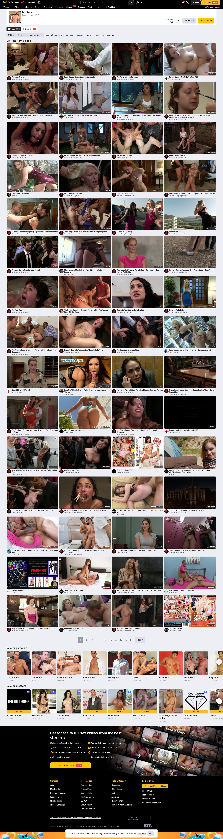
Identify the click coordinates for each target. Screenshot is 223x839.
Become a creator (213, 7)
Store (37, 7)
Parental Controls (88, 809)
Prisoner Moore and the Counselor (130, 628)
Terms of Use (86, 785)
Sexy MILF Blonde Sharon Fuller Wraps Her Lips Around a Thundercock (85, 391)
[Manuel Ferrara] (69, 663)
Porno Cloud (173, 592)
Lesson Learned (175, 232)
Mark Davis (189, 677)
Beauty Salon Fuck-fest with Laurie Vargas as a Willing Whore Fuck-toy (35, 471)
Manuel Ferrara (64, 677)
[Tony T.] (145, 663)
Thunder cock (68, 117)
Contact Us (116, 785)
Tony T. (136, 677)
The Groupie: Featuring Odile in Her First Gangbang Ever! (85, 232)
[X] (150, 818)
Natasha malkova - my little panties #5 (183, 430)
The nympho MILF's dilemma (22, 155)
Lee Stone (37, 677)
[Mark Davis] (196, 663)
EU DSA (84, 801)
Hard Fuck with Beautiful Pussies (181, 590)
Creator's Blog (56, 797)
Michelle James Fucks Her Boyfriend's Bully (81, 115)
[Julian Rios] (171, 663)
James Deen (88, 715)
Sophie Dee (113, 715)
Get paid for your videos (156, 786)
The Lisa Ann (38, 715)
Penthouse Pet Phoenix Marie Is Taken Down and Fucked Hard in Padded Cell (138, 271)
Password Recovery (58, 793)
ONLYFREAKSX (69, 274)
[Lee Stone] (44, 663)
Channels (70, 6)
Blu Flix (14, 592)
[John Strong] (95, 663)
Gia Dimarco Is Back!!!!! (73, 470)
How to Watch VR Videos (122, 805)
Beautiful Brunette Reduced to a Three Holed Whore (83, 350)
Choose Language (57, 805)
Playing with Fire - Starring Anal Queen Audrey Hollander (33, 628)
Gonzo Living (121, 514)
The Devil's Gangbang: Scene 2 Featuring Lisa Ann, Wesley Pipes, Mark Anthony (86, 311)
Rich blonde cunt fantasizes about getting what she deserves (192, 194)
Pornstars (59, 7)
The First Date (17, 310)
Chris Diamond (191, 715)
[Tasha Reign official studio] (171, 701)
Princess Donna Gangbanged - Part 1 (26, 270)
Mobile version (56, 801)
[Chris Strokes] (19, 663)
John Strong (89, 677)
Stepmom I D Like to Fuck (73, 590)
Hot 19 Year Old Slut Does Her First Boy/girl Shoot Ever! (33, 510)
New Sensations (174, 79)
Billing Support (117, 789)
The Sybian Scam (175, 628)
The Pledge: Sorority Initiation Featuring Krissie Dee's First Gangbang (34, 351)
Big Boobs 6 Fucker (70, 631)
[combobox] (104, 2)
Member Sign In (56, 789)
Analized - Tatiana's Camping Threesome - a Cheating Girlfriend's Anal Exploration (189, 471)
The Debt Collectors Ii (125, 194)
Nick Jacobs (139, 715)
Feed (90, 7)
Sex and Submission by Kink (125, 196)
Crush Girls (15, 554)
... (116, 640)
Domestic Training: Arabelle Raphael (130, 310)
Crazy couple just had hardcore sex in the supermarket (190, 350)
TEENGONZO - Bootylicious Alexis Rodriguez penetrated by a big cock (140, 511)
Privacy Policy (86, 789)
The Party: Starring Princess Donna (130, 77)
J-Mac (212, 715)
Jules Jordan (68, 432)
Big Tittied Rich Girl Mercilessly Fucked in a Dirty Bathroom (139, 590)
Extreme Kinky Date (176, 310)
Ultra (30, 7)
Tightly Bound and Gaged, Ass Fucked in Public (187, 550)
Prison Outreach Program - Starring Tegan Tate (82, 155)
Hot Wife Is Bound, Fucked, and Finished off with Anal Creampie (137, 431)
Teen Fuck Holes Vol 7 (125, 470)
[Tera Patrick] (69, 701)
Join (52, 785)
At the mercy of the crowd (74, 194)
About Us (115, 797)
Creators (81, 7)
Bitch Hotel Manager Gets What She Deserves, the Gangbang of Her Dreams (139, 116)
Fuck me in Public (174, 352)
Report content (117, 801)
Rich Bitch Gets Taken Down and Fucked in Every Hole (32, 115)
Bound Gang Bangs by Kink (20, 79)
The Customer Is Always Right (128, 350)
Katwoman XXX (17, 590)
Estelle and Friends (123, 472)
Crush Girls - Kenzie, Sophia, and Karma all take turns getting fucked (35, 551)
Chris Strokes (13, 677)
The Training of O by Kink (125, 312)
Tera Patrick (68, 314)
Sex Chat (111, 7)
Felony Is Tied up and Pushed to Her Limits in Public (136, 550)
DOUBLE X (15, 196)
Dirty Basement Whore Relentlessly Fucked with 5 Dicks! (85, 510)
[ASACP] (148, 826)
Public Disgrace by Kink (124, 157)
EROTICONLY (68, 592)
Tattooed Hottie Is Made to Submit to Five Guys (186, 510)
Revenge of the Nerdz (177, 155)
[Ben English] (120, 663)
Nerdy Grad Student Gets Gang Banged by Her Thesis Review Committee (192, 391)
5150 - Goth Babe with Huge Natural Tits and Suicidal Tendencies (84, 551)
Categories (48, 7)
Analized (172, 474)
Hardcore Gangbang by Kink (20, 117)
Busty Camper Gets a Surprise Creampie (79, 77)
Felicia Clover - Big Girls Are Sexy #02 (183, 77)
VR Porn (17, 7)
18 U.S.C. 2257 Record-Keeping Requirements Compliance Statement (75, 818)
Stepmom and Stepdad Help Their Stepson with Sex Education (83, 271)
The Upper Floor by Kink (19, 157)
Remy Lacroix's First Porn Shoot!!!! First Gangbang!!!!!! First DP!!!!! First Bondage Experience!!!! (191, 116)
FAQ (113, 793)
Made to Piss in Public (125, 155)
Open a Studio (148, 791)
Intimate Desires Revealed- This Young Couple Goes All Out (191, 270)
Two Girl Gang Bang (124, 232)
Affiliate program (149, 799)
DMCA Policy (86, 805)
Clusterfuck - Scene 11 (20, 194)
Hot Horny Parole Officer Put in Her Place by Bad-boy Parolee (140, 390)
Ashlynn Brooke (14, 715)
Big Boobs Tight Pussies (73, 628)
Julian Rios (164, 677)
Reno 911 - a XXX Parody (21, 390)
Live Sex (99, 7)
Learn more (141, 834)
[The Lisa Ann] (44, 701)
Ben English (113, 677)
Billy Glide (214, 677)
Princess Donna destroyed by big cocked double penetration (35, 232)
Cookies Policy (87, 793)
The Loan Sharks (18, 77)
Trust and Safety (87, 797)
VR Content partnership (151, 803)
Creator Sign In (148, 795)
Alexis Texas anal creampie (74, 430)
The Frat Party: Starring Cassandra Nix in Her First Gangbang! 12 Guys (35, 431)
